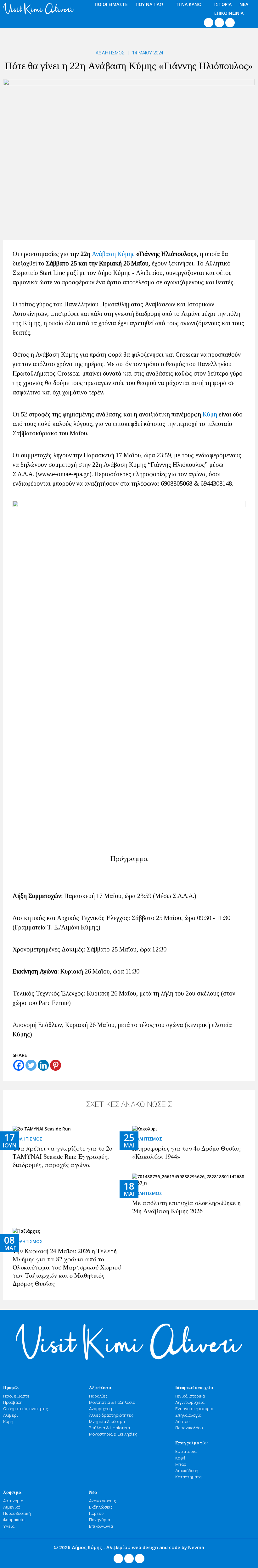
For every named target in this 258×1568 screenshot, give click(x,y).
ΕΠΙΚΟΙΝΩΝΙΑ (229, 13)
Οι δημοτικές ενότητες (25, 1408)
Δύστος (182, 1421)
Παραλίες (98, 1395)
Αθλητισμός (110, 53)
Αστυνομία (13, 1500)
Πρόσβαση (13, 1402)
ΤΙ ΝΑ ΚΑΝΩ (189, 4)
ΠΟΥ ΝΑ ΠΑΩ (149, 4)
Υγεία (8, 1526)
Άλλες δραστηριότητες (111, 1415)
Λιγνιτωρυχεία (190, 1402)
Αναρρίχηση (100, 1408)
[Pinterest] (55, 1065)
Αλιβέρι (10, 1415)
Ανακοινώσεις (102, 1500)
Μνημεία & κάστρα (107, 1421)
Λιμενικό (11, 1506)
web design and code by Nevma (168, 1547)
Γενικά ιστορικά (190, 1395)
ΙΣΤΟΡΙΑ (223, 4)
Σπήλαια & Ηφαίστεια (109, 1427)
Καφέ (180, 1457)
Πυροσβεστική (17, 1513)
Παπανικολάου (189, 1427)
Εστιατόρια (186, 1451)
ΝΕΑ (243, 4)
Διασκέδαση (186, 1470)
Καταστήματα (188, 1476)
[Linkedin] (43, 1065)
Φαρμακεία (14, 1519)
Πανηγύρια (99, 1519)
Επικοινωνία (101, 1526)
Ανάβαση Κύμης (113, 253)
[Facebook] (18, 1065)
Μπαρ (180, 1464)
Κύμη (210, 414)
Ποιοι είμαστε (16, 1395)
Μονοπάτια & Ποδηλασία (112, 1402)
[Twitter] (30, 1065)
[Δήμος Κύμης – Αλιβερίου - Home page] (38, 8)
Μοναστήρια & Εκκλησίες (113, 1434)
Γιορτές (96, 1513)
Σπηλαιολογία (188, 1415)
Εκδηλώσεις (101, 1506)
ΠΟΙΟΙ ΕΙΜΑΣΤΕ (111, 4)
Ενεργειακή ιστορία (194, 1408)
